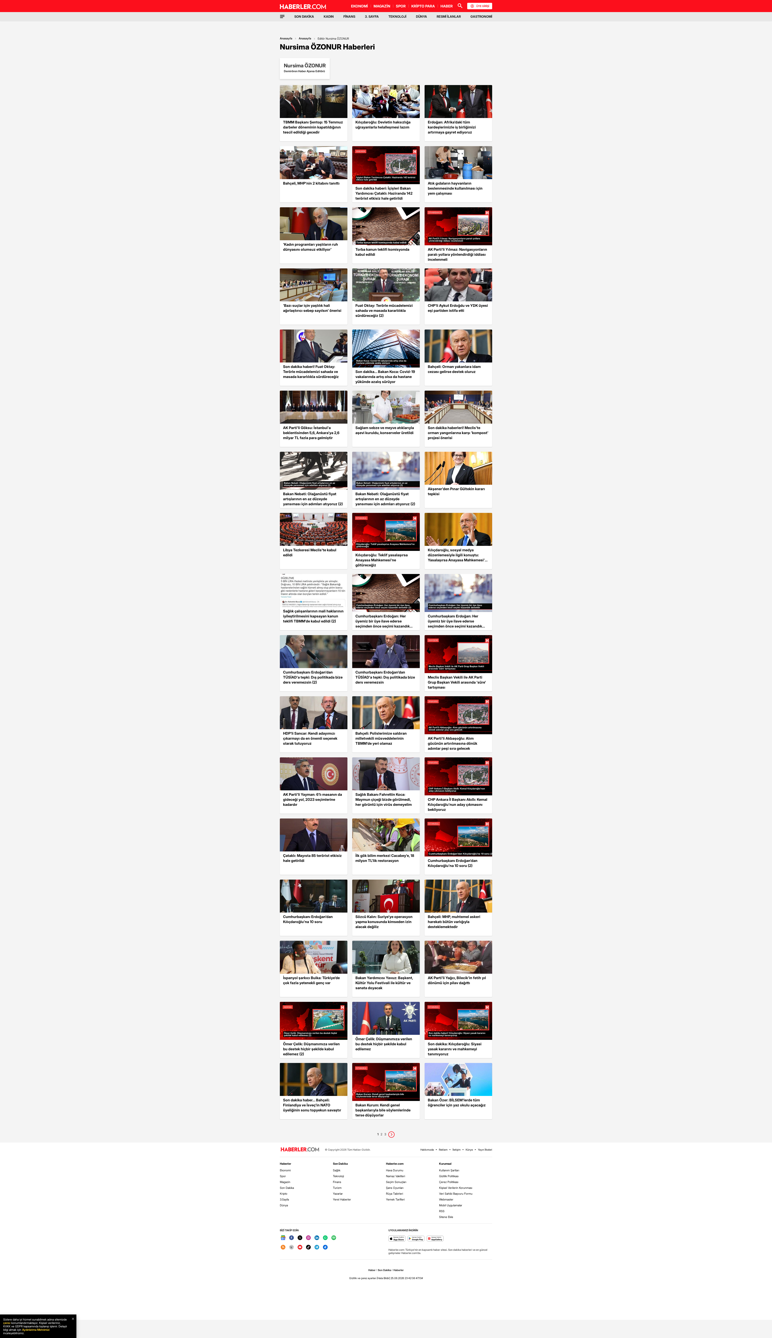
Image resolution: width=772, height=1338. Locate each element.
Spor (283, 1176)
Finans (337, 1182)
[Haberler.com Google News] (283, 1237)
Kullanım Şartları (449, 1170)
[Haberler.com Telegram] (317, 1247)
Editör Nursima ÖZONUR (333, 38)
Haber (372, 1270)
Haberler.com (394, 1163)
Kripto (283, 1193)
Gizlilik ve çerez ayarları (362, 1278)
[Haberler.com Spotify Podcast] (334, 1237)
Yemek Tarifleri (395, 1199)
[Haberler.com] (300, 1149)
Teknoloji (338, 1176)
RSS (442, 1211)
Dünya (284, 1205)
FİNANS (349, 16)
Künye (469, 1149)
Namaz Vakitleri (395, 1176)
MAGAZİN (382, 6)
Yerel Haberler (342, 1199)
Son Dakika (287, 1187)
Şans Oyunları (394, 1187)
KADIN (329, 16)
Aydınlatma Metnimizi (35, 1329)
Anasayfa (286, 38)
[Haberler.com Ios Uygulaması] (397, 1238)
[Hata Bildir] (383, 1278)
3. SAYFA (372, 16)
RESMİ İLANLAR (449, 16)
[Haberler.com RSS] (283, 1247)
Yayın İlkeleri (485, 1149)
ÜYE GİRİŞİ (482, 6)
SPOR (401, 6)
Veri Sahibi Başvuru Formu (455, 1193)
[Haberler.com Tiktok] (308, 1247)
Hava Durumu (394, 1170)
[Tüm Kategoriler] (282, 16)
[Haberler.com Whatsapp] (325, 1237)
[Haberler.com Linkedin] (317, 1237)
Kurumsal (445, 1163)
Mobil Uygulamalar (450, 1205)
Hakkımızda (427, 1149)
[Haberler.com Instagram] (308, 1237)
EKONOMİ (359, 6)
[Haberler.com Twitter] (300, 1237)
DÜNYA (421, 16)
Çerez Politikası (448, 1182)
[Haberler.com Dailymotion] (325, 1247)
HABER (446, 6)
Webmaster (446, 1199)
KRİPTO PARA (423, 6)
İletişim (457, 1149)
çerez (6, 1323)
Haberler (285, 1163)
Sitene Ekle (446, 1217)
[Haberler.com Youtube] (300, 1247)
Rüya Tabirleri (394, 1193)
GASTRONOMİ (481, 16)
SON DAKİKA (304, 16)
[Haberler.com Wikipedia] (291, 1247)
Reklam (443, 1149)
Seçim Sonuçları (396, 1182)
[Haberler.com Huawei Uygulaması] (435, 1238)
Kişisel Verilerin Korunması (455, 1187)
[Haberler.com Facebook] (291, 1237)
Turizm (337, 1187)
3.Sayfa (284, 1199)
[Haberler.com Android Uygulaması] (416, 1238)
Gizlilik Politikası (449, 1176)
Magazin (285, 1182)
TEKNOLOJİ (397, 16)
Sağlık (336, 1170)
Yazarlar (338, 1193)
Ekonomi (285, 1170)
